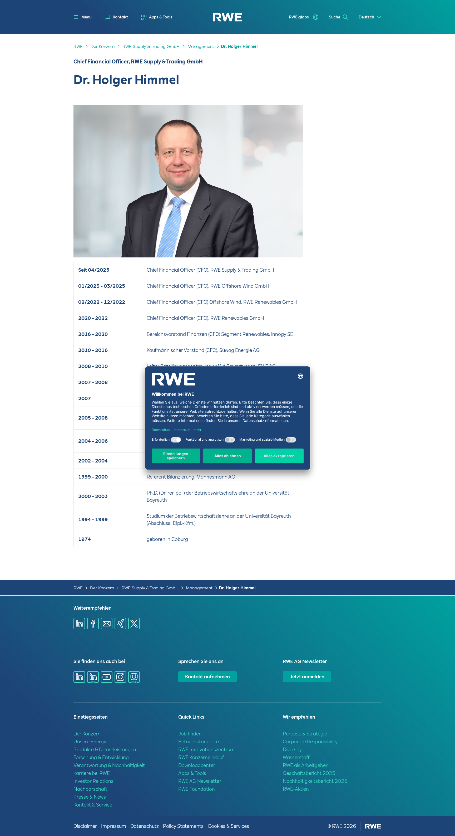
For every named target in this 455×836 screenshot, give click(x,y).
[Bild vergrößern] (290, 244)
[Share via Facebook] (93, 623)
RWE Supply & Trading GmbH (151, 46)
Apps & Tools (160, 17)
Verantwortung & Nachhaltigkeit (109, 765)
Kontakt (120, 17)
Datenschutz (144, 826)
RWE (78, 46)
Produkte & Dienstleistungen (104, 749)
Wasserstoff (296, 757)
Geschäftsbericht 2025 (309, 773)
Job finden (190, 734)
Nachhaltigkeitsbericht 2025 (315, 781)
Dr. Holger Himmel (239, 46)
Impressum (113, 826)
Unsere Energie (90, 741)
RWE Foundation (196, 789)
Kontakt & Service (92, 805)
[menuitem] (116, 17)
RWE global (299, 17)
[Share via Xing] (120, 623)
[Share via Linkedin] (79, 623)
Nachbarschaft (90, 789)
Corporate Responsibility (310, 741)
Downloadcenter (196, 765)
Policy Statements (183, 826)
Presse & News (89, 797)
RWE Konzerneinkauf (201, 757)
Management (200, 46)
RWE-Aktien (296, 789)
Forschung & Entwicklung (101, 757)
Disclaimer (85, 826)
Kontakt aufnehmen (207, 676)
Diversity (292, 749)
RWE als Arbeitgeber (305, 765)
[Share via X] (134, 623)
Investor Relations (93, 781)
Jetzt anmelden (307, 676)
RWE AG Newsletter (199, 781)
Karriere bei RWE (91, 773)
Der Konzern (103, 46)
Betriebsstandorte (198, 741)
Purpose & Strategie (305, 734)
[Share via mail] (106, 623)
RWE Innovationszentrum (206, 749)
